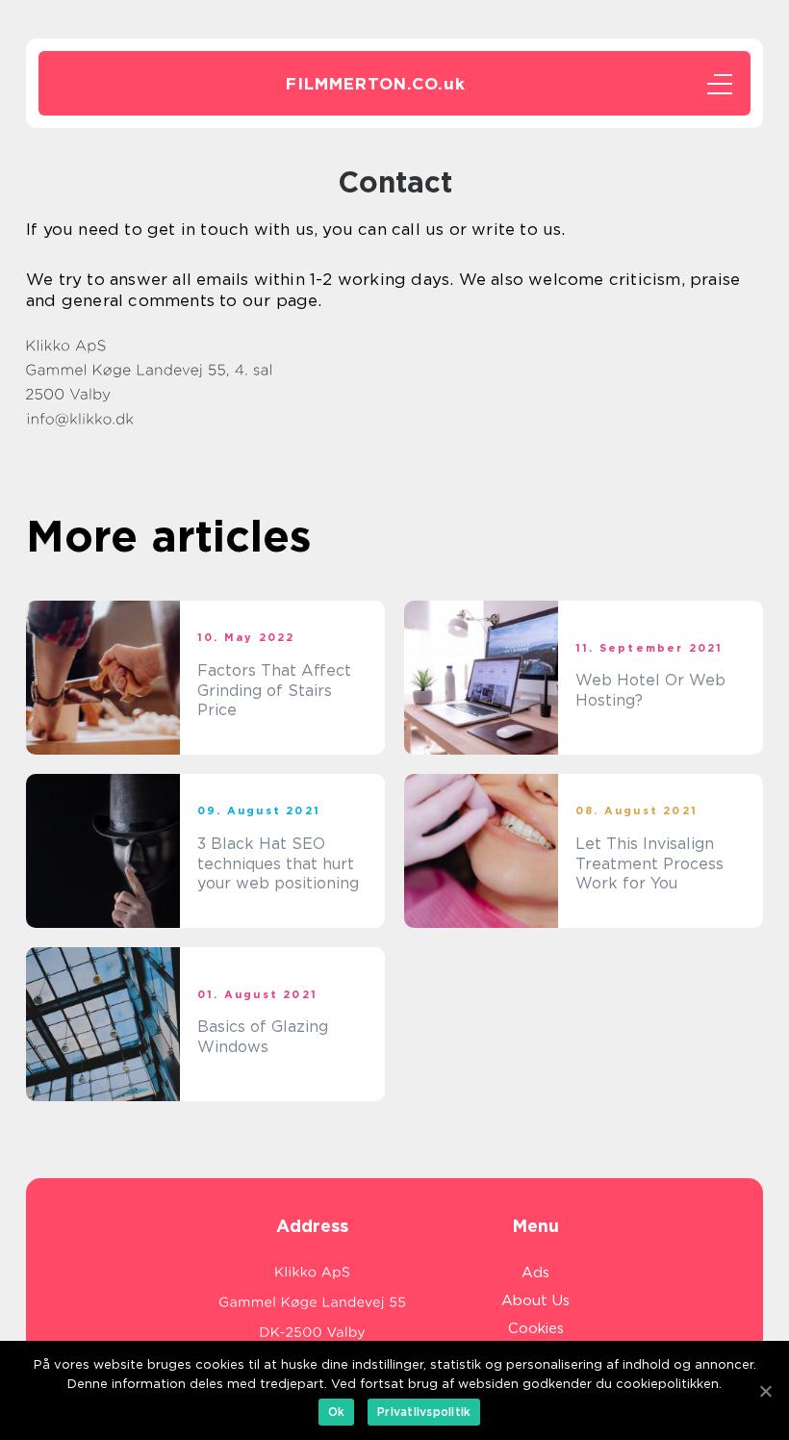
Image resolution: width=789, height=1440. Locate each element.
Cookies (536, 1328)
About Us (535, 1300)
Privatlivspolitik (424, 1411)
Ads (535, 1272)
